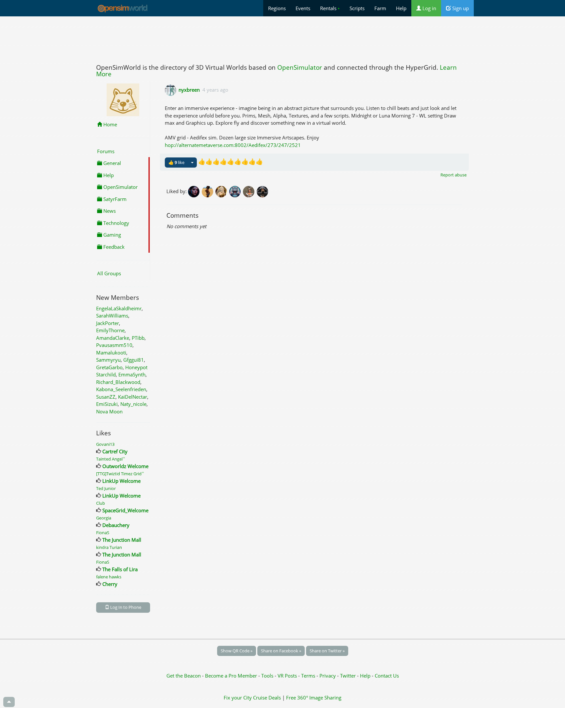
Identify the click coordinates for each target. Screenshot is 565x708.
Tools (268, 675)
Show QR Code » (236, 651)
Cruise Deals (267, 697)
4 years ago (215, 89)
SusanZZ (105, 396)
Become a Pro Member (231, 675)
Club (100, 503)
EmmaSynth (132, 374)
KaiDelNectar (132, 396)
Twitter (348, 675)
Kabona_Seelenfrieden (121, 389)
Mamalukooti (111, 352)
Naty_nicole (133, 404)
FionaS (102, 533)
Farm (380, 8)
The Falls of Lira (120, 569)
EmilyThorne (110, 330)
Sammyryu (108, 359)
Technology (115, 223)
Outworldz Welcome (125, 466)
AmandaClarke (112, 338)
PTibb (138, 338)
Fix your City (238, 697)
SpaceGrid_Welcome (125, 510)
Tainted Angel (110, 459)
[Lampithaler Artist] (250, 191)
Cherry (109, 584)
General (111, 163)
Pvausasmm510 (114, 345)
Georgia (103, 518)
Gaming (111, 234)
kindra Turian (109, 547)
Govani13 (105, 444)
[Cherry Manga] (195, 191)
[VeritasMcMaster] (263, 191)
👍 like (176, 162)
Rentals (330, 8)
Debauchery (115, 525)
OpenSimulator (299, 67)
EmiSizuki (107, 404)
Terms (309, 675)
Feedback (113, 247)
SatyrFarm (114, 199)
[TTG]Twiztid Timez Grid (120, 474)
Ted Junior (106, 488)
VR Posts (288, 675)
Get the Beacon (183, 675)
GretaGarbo (109, 367)
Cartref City (115, 451)
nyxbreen (189, 89)
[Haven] (236, 191)
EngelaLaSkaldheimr (119, 308)
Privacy (327, 675)
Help (401, 8)
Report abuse (453, 175)
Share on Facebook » (281, 651)
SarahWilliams (112, 315)
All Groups (109, 273)
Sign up (460, 8)
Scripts (357, 8)
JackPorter (107, 323)
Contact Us (387, 675)
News (109, 211)
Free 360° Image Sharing (313, 697)
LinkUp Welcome (121, 481)
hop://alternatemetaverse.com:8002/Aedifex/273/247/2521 (233, 145)
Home (109, 124)
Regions (277, 8)
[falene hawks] (208, 191)
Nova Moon (109, 411)
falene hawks (108, 577)
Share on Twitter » (327, 651)
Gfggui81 (133, 359)
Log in (428, 8)
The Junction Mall (121, 539)
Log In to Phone (125, 607)
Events (303, 8)
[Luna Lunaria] (222, 191)
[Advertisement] (282, 38)
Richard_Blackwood (118, 382)
